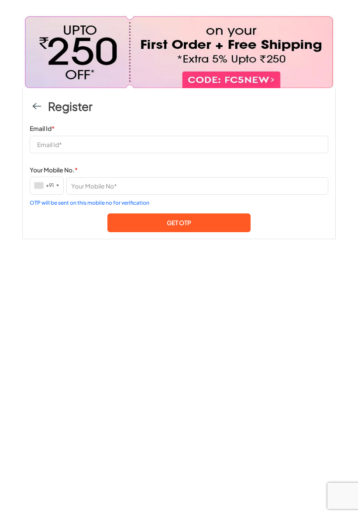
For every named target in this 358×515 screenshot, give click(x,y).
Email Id (42, 128)
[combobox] (47, 185)
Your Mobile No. (54, 170)
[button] (179, 222)
